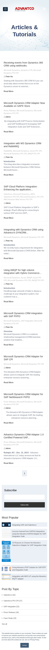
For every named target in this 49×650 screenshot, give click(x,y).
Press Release (10, 111)
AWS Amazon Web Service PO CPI (18, 199)
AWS (33, 194)
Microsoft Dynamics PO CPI (15, 154)
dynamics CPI (26, 70)
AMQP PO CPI (34, 154)
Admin (8, 117)
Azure (23, 278)
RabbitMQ (8, 151)
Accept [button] (24, 645)
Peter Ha (9, 76)
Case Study (10, 618)
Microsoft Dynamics (12, 70)
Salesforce (8, 194)
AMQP (29, 278)
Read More (8, 91)
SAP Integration (27, 321)
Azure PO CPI (36, 151)
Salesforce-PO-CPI (11, 197)
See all (4, 624)
